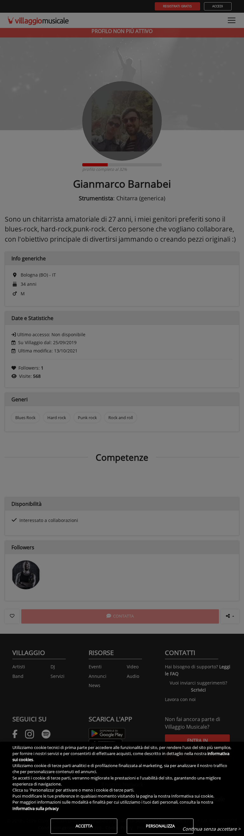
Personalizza (160, 826)
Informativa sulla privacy (35, 808)
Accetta (84, 826)
